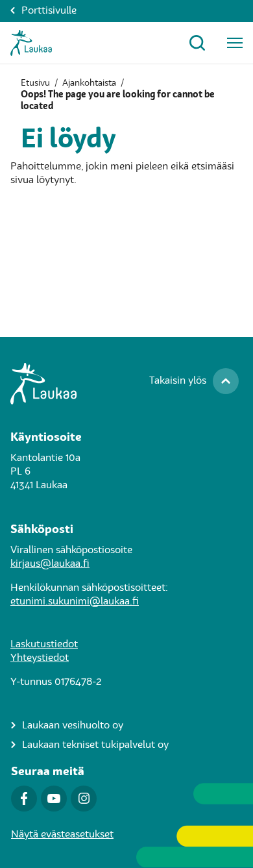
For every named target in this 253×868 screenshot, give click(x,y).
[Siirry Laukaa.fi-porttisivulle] (126, 383)
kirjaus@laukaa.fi (50, 564)
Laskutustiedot (44, 644)
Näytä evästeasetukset (62, 835)
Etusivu (35, 83)
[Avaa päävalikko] (235, 43)
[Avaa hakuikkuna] (197, 43)
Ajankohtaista (89, 83)
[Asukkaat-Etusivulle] (31, 43)
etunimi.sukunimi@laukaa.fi (74, 602)
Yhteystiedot (39, 658)
